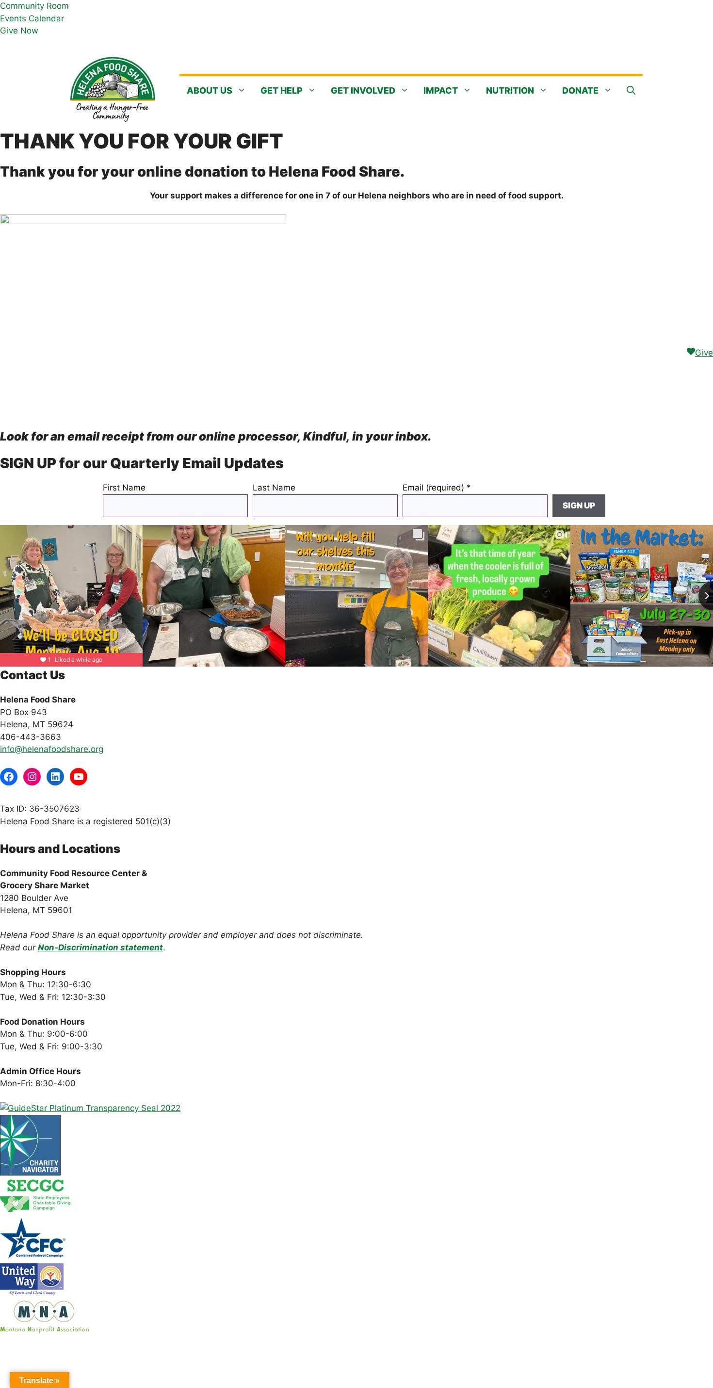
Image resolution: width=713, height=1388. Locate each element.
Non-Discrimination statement (100, 947)
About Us (209, 90)
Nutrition (510, 90)
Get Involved (363, 90)
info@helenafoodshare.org (51, 749)
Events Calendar (32, 18)
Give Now (19, 30)
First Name (124, 487)
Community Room (34, 6)
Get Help (281, 90)
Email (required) (437, 487)
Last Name (274, 487)
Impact (440, 90)
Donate (580, 90)
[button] (631, 90)
